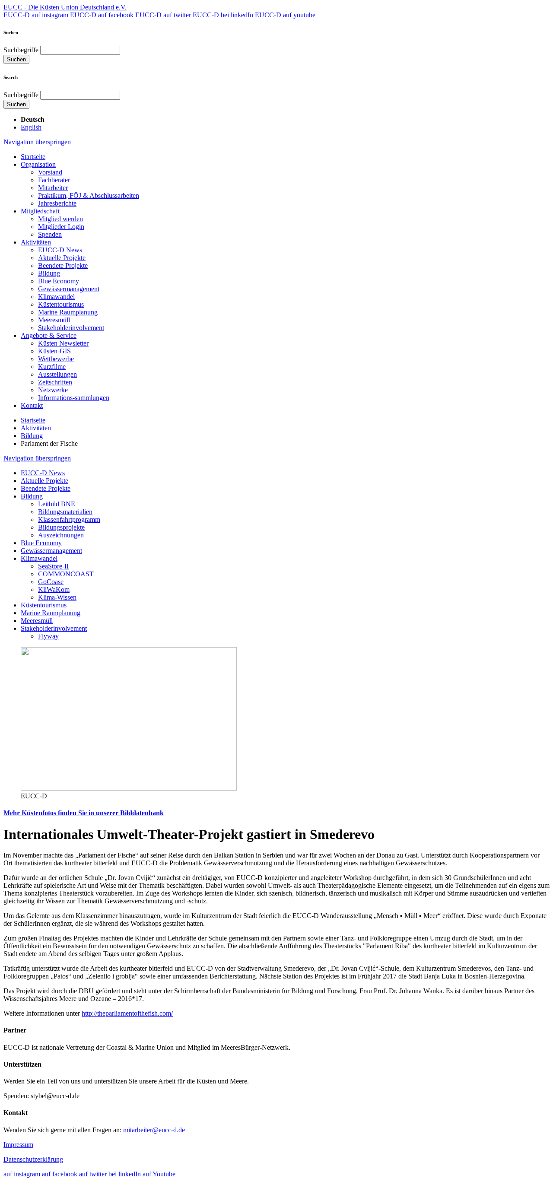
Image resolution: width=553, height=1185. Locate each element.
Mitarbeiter (53, 187)
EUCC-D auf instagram (35, 15)
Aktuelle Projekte (62, 257)
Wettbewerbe (56, 358)
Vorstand (50, 172)
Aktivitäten (36, 242)
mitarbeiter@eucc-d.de (154, 1130)
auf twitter (93, 1174)
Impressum (18, 1144)
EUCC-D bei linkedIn (223, 15)
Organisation (38, 164)
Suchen (16, 59)
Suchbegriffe (20, 50)
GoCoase (51, 581)
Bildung (49, 273)
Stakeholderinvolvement (71, 327)
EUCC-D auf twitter (163, 15)
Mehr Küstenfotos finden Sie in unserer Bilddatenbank (83, 812)
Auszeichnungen (61, 535)
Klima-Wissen (57, 597)
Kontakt (32, 405)
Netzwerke (53, 390)
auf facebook (59, 1174)
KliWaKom (54, 589)
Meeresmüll (54, 320)
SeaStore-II (53, 566)
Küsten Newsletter (63, 343)
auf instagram (21, 1174)
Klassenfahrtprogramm (69, 519)
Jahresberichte (57, 203)
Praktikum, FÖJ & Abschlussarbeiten (88, 195)
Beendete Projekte (63, 265)
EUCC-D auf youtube (285, 15)
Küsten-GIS (54, 351)
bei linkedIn (124, 1174)
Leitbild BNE (56, 504)
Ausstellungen (57, 374)
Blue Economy (58, 281)
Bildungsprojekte (61, 527)
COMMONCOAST (66, 574)
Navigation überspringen (37, 142)
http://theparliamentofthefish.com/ (127, 1013)
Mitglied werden (60, 218)
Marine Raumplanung (68, 312)
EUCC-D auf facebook (101, 15)
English (31, 127)
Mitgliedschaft (40, 211)
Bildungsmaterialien (65, 511)
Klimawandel (56, 296)
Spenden (50, 234)
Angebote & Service (48, 335)
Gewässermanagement (68, 288)
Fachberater (54, 180)
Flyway (48, 636)
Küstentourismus (61, 304)
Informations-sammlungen (73, 397)
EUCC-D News (60, 250)
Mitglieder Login (61, 226)
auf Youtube (159, 1174)
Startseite (33, 156)
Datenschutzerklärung (33, 1159)
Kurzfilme (52, 366)
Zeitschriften (55, 382)
